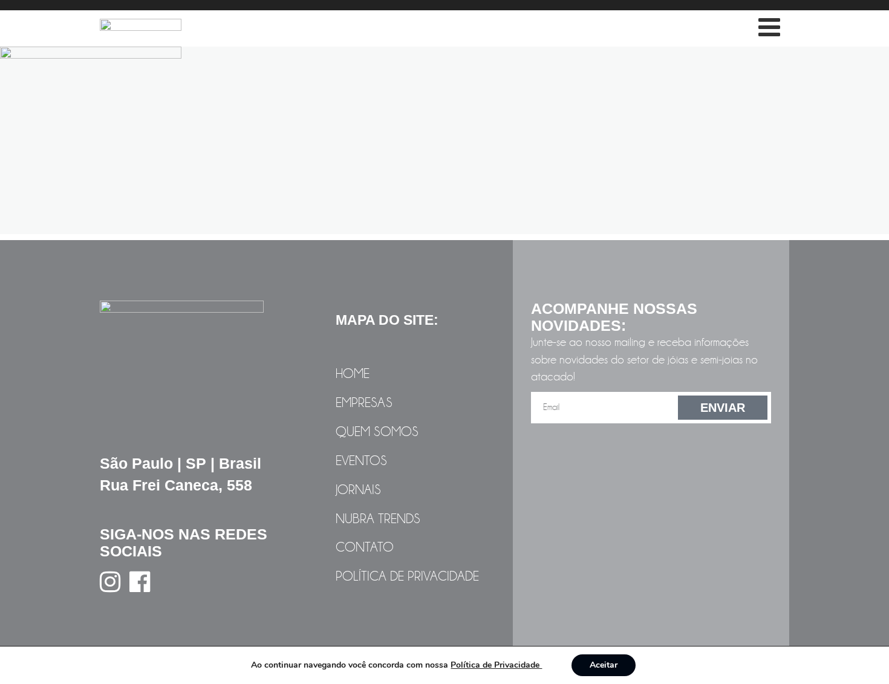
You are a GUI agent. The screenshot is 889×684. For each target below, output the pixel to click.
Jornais (358, 490)
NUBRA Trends (378, 519)
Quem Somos (377, 432)
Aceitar (603, 665)
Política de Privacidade (407, 576)
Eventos (361, 461)
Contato (365, 547)
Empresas (364, 403)
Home (353, 373)
